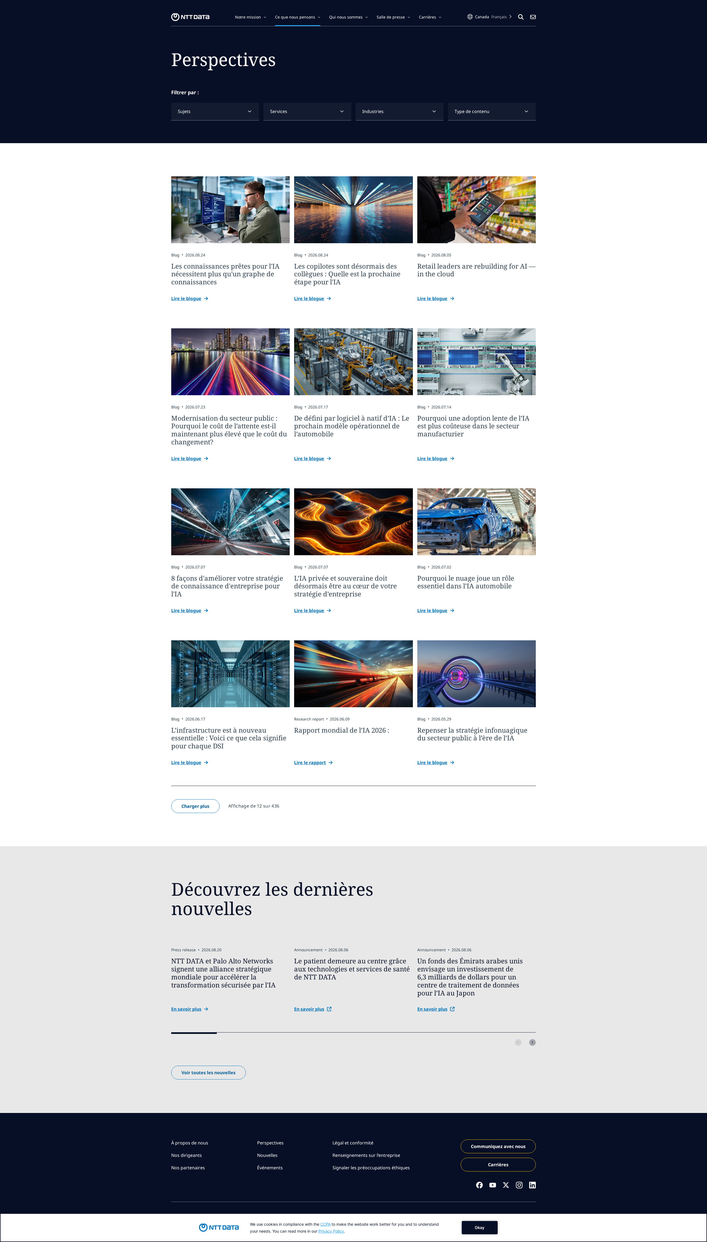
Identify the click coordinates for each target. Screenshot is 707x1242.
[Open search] (521, 17)
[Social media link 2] (492, 1185)
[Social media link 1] (479, 1185)
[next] (532, 1042)
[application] (353, 1227)
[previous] (518, 1042)
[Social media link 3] (506, 1185)
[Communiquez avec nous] (533, 17)
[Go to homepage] (190, 17)
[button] (250, 17)
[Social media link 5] (532, 1185)
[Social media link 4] (519, 1185)
